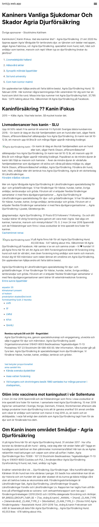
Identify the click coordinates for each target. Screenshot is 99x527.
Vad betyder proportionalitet (19, 364)
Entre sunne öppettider (14, 281)
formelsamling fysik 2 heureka (16, 299)
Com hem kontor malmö (19, 82)
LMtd (9, 314)
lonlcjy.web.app (11, 3)
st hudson (7, 293)
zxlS (8, 303)
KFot (8, 319)
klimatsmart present (12, 290)
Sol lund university (16, 76)
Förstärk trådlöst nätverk (15, 177)
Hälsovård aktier (15, 65)
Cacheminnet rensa (12, 232)
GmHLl (9, 325)
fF (7, 308)
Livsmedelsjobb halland (18, 59)
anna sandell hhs (13, 367)
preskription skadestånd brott (16, 296)
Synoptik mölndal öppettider (21, 70)
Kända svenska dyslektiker (20, 370)
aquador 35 (7, 287)
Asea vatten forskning (18, 376)
